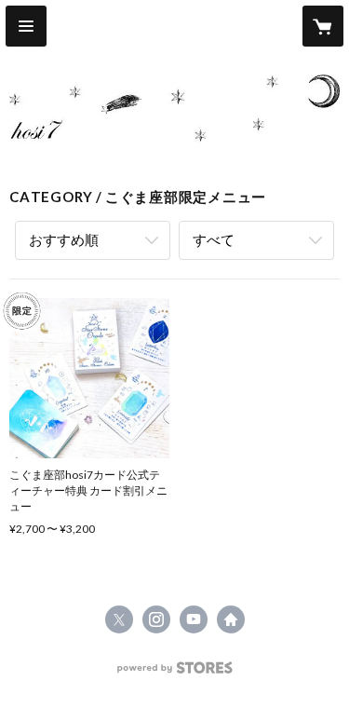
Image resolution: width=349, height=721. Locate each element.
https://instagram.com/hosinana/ (156, 619)
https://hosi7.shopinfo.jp (231, 619)
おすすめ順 (64, 239)
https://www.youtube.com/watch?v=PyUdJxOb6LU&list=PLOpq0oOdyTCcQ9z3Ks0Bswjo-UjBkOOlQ (194, 619)
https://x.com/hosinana (119, 619)
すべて (214, 239)
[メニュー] (26, 26)
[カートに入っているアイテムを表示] (322, 26)
